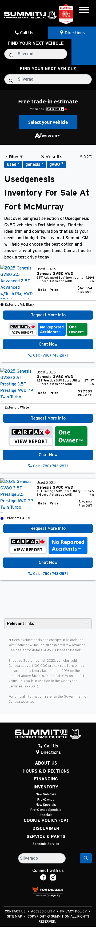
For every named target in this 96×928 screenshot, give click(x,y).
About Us (46, 763)
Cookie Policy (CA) (46, 820)
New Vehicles (46, 794)
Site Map (15, 916)
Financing (46, 779)
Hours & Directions (46, 771)
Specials (46, 815)
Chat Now (48, 344)
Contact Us (15, 911)
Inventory (45, 787)
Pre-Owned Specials (45, 810)
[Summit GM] (30, 15)
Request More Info (48, 315)
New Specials (46, 805)
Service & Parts (46, 837)
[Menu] (84, 11)
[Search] (86, 858)
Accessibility (43, 911)
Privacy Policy (74, 911)
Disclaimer (46, 828)
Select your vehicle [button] (48, 122)
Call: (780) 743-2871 (50, 355)
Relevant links (20, 624)
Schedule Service (46, 844)
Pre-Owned (45, 800)
